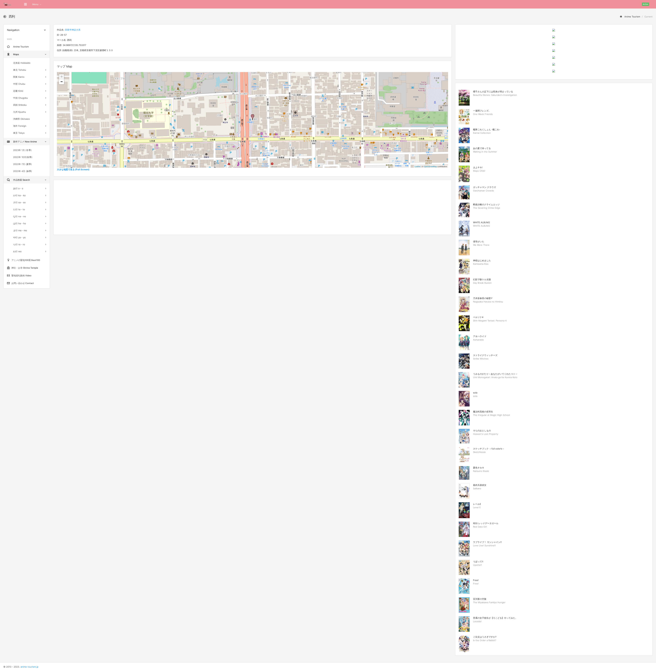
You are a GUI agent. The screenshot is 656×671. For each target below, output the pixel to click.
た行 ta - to (19, 209)
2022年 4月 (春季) (22, 171)
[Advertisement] (252, 207)
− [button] (61, 82)
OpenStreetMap (430, 166)
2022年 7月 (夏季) (22, 164)
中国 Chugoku (20, 97)
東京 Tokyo (19, 133)
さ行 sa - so (19, 202)
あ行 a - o (18, 188)
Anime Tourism (632, 16)
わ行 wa (17, 251)
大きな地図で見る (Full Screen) (73, 169)
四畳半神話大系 (72, 29)
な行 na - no (19, 216)
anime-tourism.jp (29, 666)
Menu (35, 4)
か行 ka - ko (19, 195)
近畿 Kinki (18, 90)
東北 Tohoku (19, 69)
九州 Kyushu (19, 111)
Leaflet (417, 166)
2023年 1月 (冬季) (22, 150)
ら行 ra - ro (19, 244)
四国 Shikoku (20, 104)
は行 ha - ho (19, 223)
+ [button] (61, 76)
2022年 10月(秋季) (22, 157)
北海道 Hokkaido (21, 62)
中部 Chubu (19, 83)
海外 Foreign (19, 125)
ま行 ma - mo (20, 230)
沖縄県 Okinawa (21, 118)
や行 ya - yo (19, 237)
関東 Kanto (18, 76)
